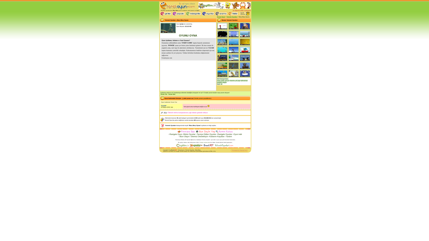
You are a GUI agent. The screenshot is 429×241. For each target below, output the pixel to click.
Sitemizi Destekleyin (199, 136)
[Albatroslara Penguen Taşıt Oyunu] (222, 45)
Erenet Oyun (221, 17)
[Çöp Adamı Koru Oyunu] (222, 29)
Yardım (229, 136)
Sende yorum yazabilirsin (202, 98)
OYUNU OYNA (188, 35)
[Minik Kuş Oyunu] (245, 53)
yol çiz (227, 80)
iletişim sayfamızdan (205, 142)
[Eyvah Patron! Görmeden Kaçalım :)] (244, 14)
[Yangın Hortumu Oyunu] (233, 29)
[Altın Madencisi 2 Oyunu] (245, 69)
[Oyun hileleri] (233, 15)
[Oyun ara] (221, 14)
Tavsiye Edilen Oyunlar (206, 134)
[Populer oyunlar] (179, 15)
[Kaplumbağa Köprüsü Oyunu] (222, 69)
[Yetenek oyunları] (224, 146)
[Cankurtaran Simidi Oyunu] (233, 61)
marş (219, 80)
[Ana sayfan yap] (205, 131)
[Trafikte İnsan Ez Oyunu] (233, 69)
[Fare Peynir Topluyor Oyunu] (245, 45)
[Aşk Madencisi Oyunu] (245, 77)
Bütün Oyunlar (189, 134)
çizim (222, 80)
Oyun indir (237, 134)
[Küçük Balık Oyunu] (233, 45)
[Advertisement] (188, 75)
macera (232, 80)
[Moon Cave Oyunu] (222, 37)
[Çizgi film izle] (183, 146)
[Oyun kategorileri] (194, 15)
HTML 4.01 (212, 151)
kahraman (244, 80)
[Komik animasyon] (209, 146)
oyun (183, 150)
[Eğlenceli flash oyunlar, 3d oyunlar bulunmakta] (177, 9)
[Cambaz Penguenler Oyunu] (245, 61)
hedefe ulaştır (222, 82)
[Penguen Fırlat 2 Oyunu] (245, 37)
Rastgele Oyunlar (225, 134)
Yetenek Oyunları (231, 17)
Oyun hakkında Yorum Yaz (169, 102)
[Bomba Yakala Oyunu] (222, 61)
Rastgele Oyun (176, 134)
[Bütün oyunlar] (208, 15)
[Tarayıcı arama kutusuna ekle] (224, 131)
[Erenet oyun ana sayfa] (166, 15)
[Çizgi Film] (225, 8)
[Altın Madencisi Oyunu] (245, 29)
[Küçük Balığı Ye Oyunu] (222, 53)
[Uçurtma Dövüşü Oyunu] (222, 77)
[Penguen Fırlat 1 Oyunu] (233, 37)
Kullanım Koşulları (217, 136)
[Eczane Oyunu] (233, 77)
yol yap (237, 80)
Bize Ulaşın (184, 136)
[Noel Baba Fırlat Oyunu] (233, 53)
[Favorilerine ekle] (186, 131)
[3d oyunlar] (196, 146)
